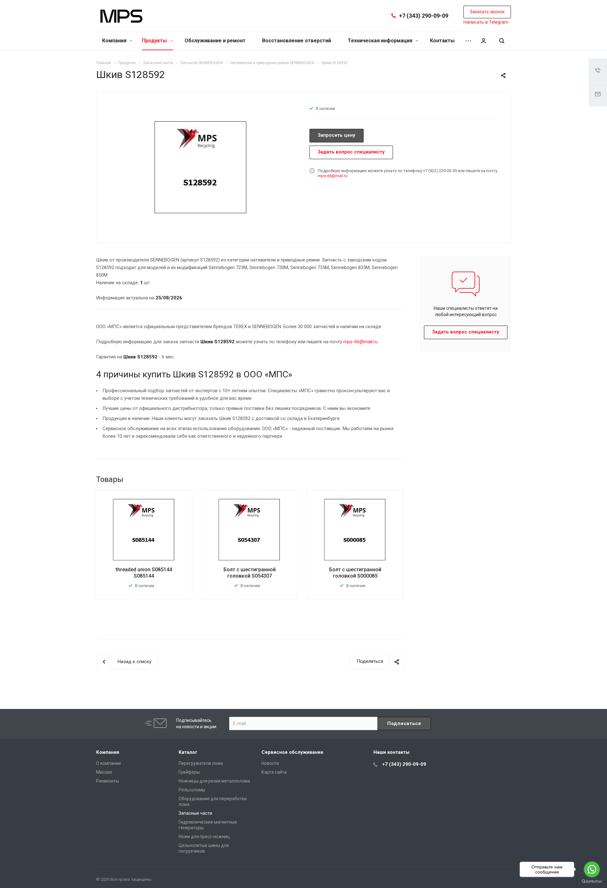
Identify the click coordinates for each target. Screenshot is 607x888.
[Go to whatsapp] (592, 869)
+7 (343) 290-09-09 (423, 15)
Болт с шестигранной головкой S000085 (355, 573)
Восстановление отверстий (296, 41)
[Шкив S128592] (200, 167)
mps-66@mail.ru (332, 175)
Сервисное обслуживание (292, 752)
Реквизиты (107, 780)
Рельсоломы (192, 789)
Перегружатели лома (201, 763)
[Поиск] (502, 41)
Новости (270, 763)
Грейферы (189, 772)
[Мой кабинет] (483, 41)
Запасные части (195, 813)
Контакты (442, 41)
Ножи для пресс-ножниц (204, 836)
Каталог (188, 752)
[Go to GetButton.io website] (592, 881)
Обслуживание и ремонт (215, 41)
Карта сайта (274, 772)
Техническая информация (381, 41)
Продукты (155, 41)
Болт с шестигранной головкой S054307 (250, 573)
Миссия (104, 772)
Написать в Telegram (485, 22)
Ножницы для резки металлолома (214, 780)
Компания (115, 41)
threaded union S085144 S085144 (144, 573)
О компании (108, 763)
